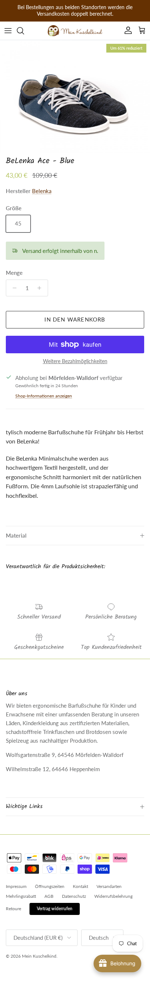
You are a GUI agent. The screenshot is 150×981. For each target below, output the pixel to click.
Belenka (41, 191)
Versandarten (109, 886)
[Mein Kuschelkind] (75, 30)
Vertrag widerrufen (54, 908)
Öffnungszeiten (49, 886)
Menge (14, 272)
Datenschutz (74, 896)
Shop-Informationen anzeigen (43, 396)
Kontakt (80, 886)
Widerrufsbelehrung (113, 896)
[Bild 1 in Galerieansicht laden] (75, 96)
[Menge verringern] (12, 288)
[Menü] (8, 31)
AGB (49, 896)
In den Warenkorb (74, 319)
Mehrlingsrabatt (21, 896)
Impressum (16, 886)
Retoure (13, 908)
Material (16, 535)
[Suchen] (24, 31)
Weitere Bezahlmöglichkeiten (75, 361)
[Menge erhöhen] (41, 288)
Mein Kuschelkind (39, 956)
